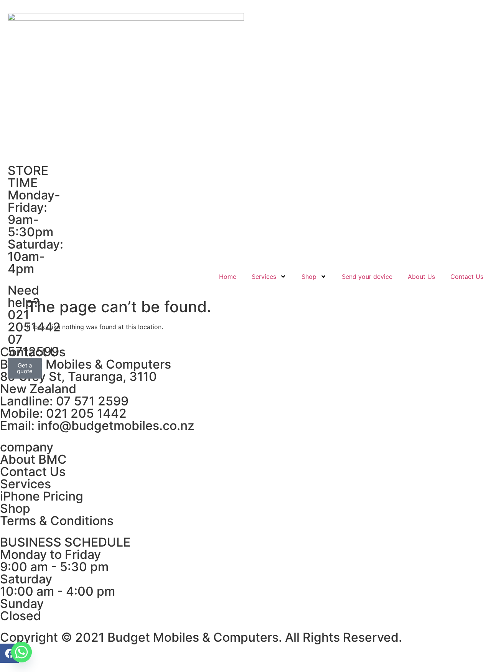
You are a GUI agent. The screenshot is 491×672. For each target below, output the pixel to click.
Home (227, 276)
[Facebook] (9, 653)
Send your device (367, 276)
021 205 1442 (86, 413)
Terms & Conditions (57, 520)
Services (264, 276)
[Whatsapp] (21, 652)
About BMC (33, 459)
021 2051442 (34, 320)
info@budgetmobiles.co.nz (116, 425)
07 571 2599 (92, 401)
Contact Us (466, 276)
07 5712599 (33, 345)
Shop (309, 276)
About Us (421, 276)
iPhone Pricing (41, 496)
